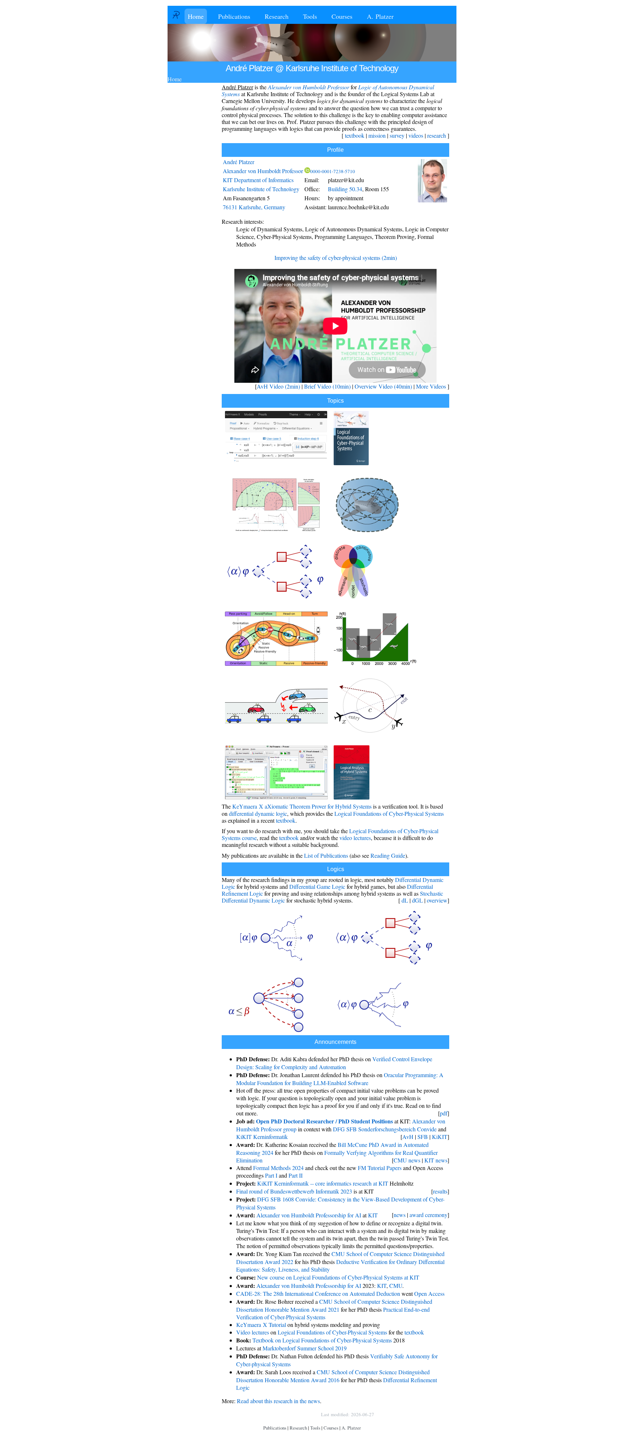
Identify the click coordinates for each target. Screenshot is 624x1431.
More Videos (431, 386)
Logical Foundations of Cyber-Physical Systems (389, 813)
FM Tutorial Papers (380, 1167)
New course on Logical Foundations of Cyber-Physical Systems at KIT (338, 1277)
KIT (373, 1215)
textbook (354, 135)
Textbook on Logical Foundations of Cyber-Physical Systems (322, 1340)
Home (196, 16)
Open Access (429, 1293)
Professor (263, 171)
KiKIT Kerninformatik (262, 1136)
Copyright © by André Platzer (280, 1414)
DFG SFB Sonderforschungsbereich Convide (385, 1129)
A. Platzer (380, 16)
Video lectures (252, 1332)
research (436, 135)
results (440, 1191)
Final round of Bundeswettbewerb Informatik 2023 (294, 1191)
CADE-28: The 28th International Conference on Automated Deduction (318, 1293)
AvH (407, 1136)
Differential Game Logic (317, 886)
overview (437, 900)
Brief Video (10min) (327, 386)
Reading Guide (387, 855)
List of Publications (326, 855)
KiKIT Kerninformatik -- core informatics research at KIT (322, 1183)
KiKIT (439, 1136)
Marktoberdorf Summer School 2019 (305, 1348)
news (400, 1214)
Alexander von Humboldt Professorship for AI (308, 1215)
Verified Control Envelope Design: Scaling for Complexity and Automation (334, 1063)
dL (405, 900)
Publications (234, 16)
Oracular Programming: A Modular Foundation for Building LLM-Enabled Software (339, 1079)
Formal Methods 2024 (278, 1167)
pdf (443, 1113)
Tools (310, 16)
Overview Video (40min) (383, 386)
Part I (271, 1175)
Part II (296, 1175)
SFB (422, 1136)
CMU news (407, 1160)
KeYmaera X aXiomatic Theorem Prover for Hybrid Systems (302, 806)
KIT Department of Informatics (258, 180)
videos (415, 135)
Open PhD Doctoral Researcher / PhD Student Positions (324, 1121)
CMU (395, 1285)
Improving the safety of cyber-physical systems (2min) (335, 257)
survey (397, 135)
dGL (417, 900)
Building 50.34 (345, 189)
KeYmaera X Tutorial (261, 1324)
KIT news (435, 1160)
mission (377, 135)
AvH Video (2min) (278, 386)
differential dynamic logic (258, 813)
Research (277, 16)
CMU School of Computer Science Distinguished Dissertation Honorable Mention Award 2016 (333, 1376)
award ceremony (428, 1214)
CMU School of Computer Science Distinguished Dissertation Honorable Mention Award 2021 (334, 1305)
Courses (342, 16)
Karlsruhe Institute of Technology (261, 189)
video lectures (355, 837)
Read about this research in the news (278, 1401)
